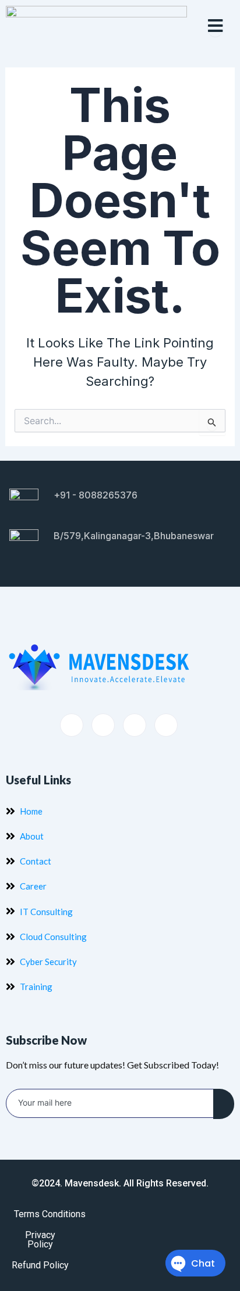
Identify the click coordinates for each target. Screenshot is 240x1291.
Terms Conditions (50, 1214)
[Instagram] (166, 725)
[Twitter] (103, 725)
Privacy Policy (40, 1239)
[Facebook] (71, 725)
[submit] (223, 1104)
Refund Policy (40, 1265)
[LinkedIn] (134, 725)
